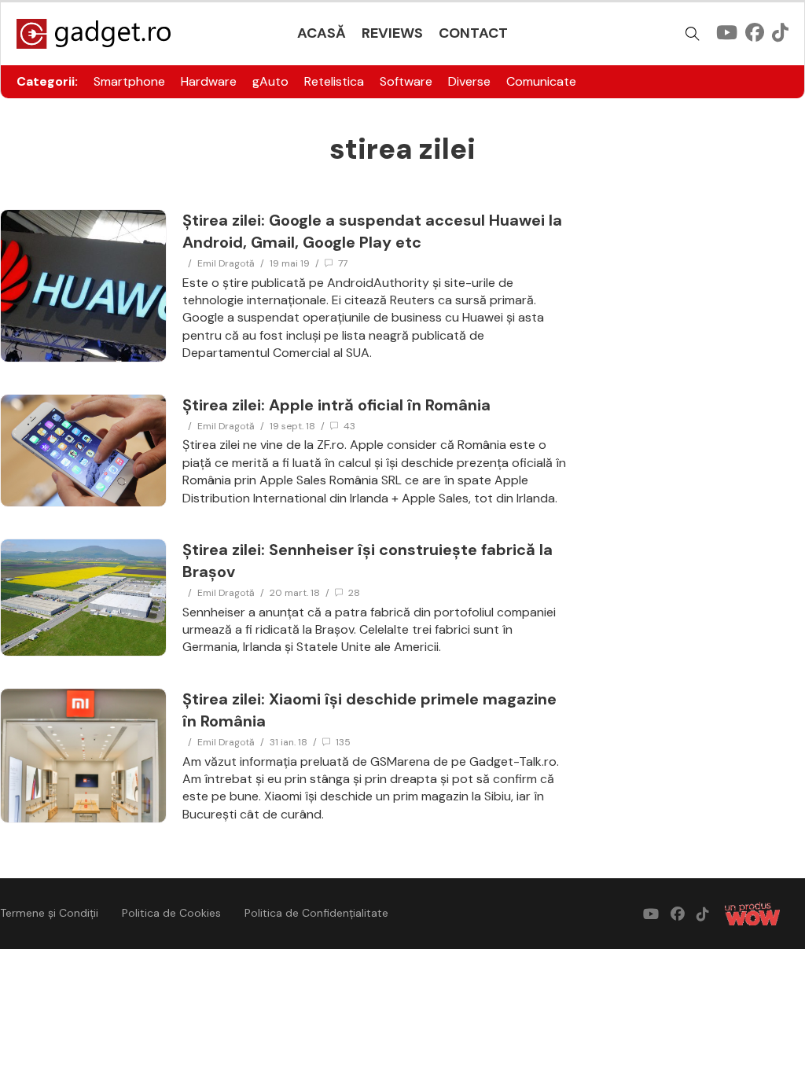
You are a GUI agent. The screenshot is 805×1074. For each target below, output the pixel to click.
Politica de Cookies (171, 913)
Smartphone (129, 81)
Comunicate (541, 81)
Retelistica (334, 81)
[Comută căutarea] (692, 34)
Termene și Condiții (49, 913)
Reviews (392, 33)
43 (349, 426)
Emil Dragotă (226, 263)
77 (342, 263)
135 (343, 742)
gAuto (270, 81)
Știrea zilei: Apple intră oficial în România (336, 405)
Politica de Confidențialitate (316, 913)
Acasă (321, 33)
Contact (473, 33)
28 (354, 593)
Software (406, 81)
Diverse (469, 81)
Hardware (209, 81)
